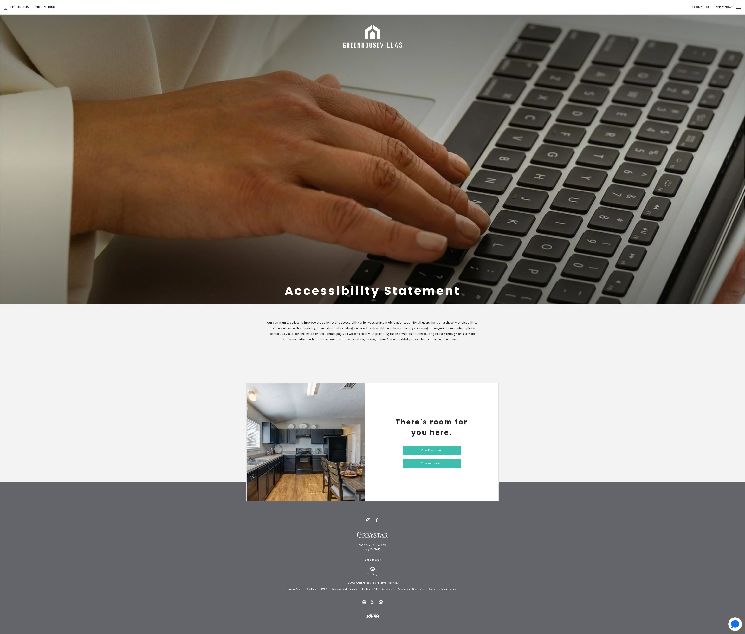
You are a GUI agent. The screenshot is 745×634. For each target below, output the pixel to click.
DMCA (324, 589)
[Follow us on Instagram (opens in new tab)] (368, 520)
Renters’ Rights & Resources (377, 589)
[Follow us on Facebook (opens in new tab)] (377, 520)
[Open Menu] (738, 7)
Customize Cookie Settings (443, 589)
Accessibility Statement (411, 589)
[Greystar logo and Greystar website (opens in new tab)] (372, 534)
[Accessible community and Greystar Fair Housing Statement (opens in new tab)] (372, 601)
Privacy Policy (294, 589)
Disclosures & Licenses (345, 589)
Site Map (311, 589)
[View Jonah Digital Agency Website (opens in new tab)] (372, 615)
